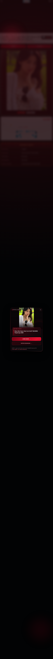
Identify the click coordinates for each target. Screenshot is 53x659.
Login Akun (25, 339)
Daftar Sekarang (25, 343)
